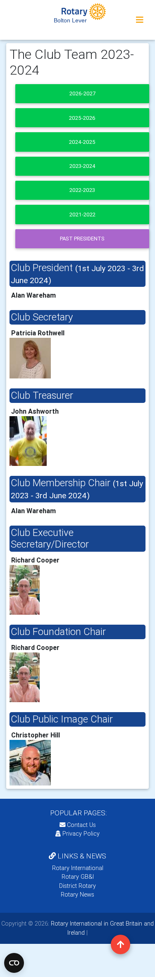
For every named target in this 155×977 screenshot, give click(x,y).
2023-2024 (82, 166)
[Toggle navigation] (139, 20)
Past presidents (82, 238)
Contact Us (80, 825)
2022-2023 (82, 190)
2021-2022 (82, 214)
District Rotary (77, 886)
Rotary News (77, 894)
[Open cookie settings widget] (14, 963)
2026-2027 (82, 93)
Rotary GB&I (78, 876)
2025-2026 (82, 117)
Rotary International (77, 868)
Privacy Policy (81, 833)
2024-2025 (82, 141)
